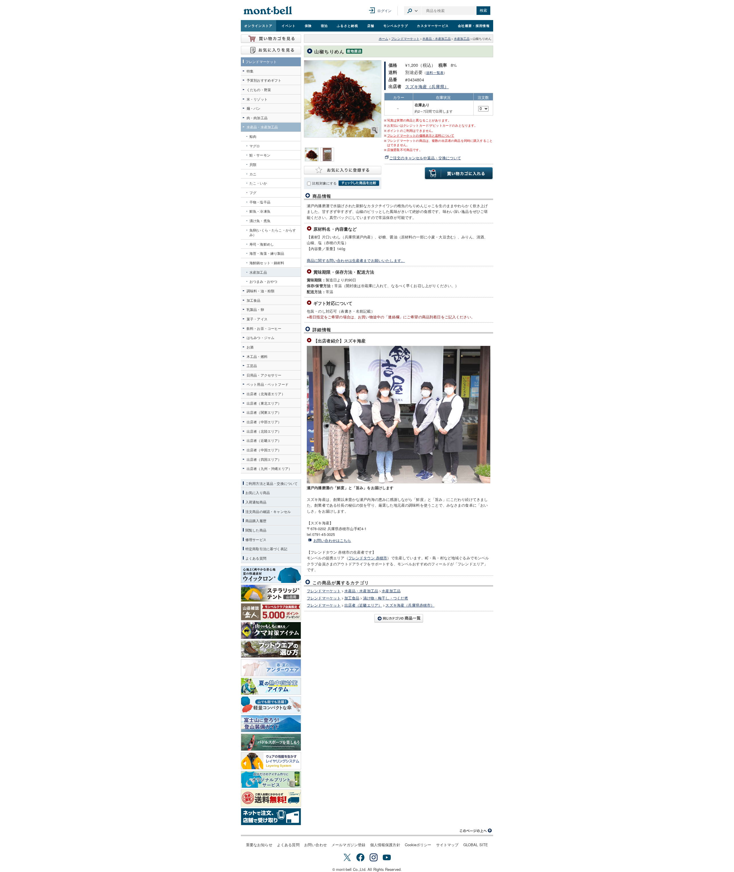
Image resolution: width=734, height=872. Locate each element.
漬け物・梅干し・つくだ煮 (385, 598)
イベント (289, 25)
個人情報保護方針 (385, 844)
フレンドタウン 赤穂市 (367, 558)
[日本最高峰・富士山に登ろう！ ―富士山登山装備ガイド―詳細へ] (271, 723)
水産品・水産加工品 (436, 38)
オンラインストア (258, 25)
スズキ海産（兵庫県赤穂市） (409, 605)
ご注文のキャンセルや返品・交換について (425, 157)
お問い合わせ (315, 844)
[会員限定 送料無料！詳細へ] (271, 798)
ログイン (384, 10)
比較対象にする (324, 183)
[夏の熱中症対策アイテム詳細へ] (271, 686)
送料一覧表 (435, 72)
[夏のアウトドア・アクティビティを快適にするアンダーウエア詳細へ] (271, 667)
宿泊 (324, 25)
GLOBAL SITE (475, 844)
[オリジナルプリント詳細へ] (271, 779)
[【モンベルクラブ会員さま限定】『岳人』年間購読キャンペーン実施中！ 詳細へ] (271, 611)
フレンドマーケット (405, 38)
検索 (483, 10)
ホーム (383, 38)
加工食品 (352, 598)
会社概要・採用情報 (474, 25)
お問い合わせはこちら (332, 540)
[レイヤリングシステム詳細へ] (271, 760)
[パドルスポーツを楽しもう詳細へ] (271, 742)
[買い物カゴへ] (271, 38)
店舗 (370, 25)
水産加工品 (462, 38)
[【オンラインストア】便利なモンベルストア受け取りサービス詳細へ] (271, 816)
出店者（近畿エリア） (363, 605)
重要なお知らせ (259, 844)
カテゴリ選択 (412, 10)
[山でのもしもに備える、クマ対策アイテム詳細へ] (271, 630)
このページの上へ (476, 831)
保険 (308, 25)
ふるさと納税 (347, 25)
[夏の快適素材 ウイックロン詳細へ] (271, 574)
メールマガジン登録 (348, 844)
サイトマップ (447, 844)
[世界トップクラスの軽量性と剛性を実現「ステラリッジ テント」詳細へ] (271, 593)
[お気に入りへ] (271, 50)
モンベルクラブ (395, 25)
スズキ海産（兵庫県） (427, 86)
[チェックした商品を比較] (358, 183)
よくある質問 (288, 844)
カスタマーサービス (433, 25)
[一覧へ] (398, 618)
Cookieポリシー (418, 844)
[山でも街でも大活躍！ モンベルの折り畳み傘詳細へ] (271, 705)
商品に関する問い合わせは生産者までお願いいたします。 (356, 260)
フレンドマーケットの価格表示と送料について (420, 135)
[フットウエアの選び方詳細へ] (271, 649)
